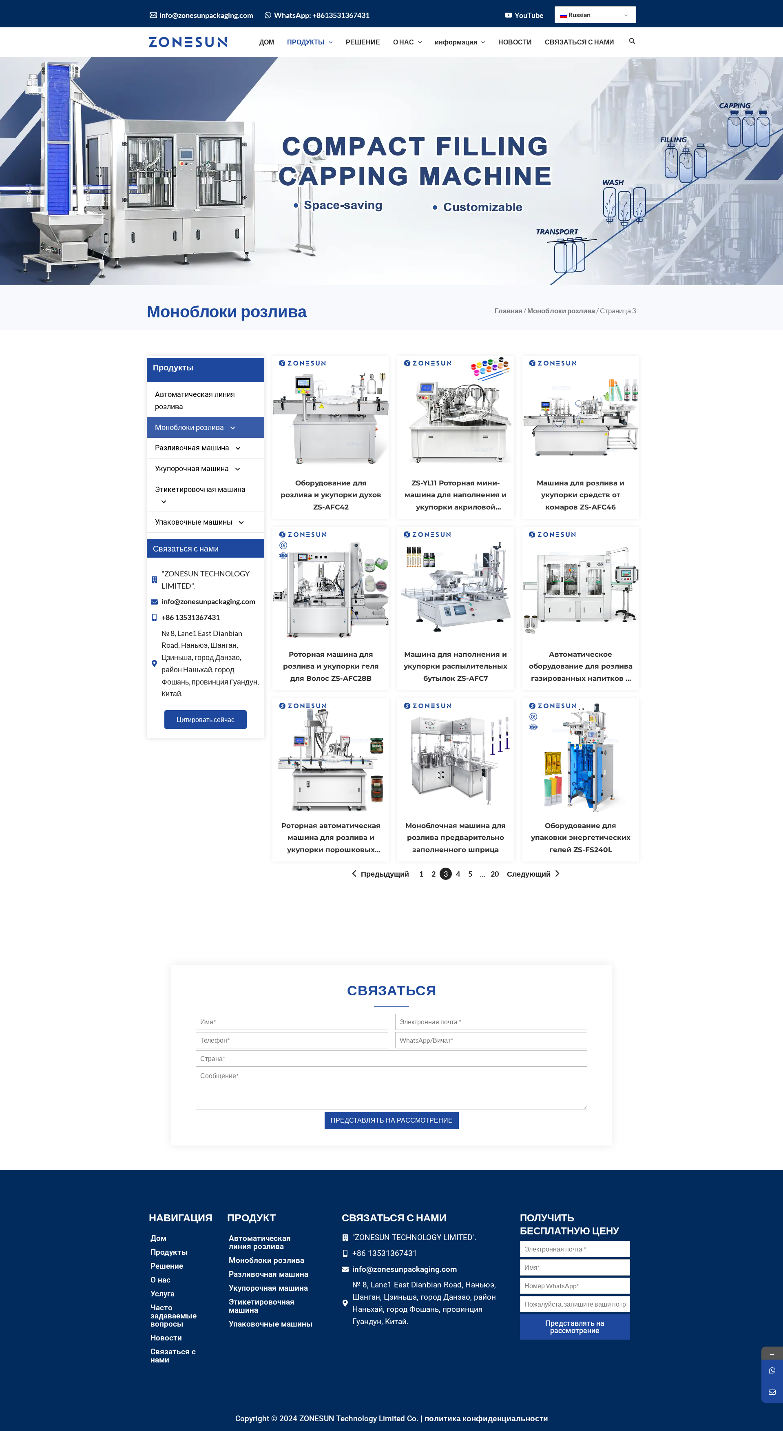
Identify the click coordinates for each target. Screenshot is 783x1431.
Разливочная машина (192, 447)
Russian (579, 14)
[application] (329, 42)
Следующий (529, 873)
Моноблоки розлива (561, 311)
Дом (158, 1238)
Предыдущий (385, 873)
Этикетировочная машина (200, 489)
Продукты (169, 1252)
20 (495, 873)
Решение (166, 1266)
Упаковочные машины (193, 522)
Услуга (162, 1293)
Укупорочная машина (192, 468)
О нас (160, 1280)
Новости (166, 1337)
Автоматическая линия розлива (195, 400)
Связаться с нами (173, 1356)
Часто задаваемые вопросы (173, 1316)
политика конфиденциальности (486, 1418)
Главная (508, 311)
